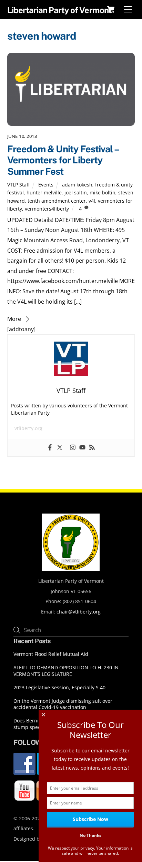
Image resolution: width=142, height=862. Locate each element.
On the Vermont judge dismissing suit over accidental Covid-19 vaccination (62, 704)
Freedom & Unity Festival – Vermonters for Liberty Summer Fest (63, 160)
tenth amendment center (57, 200)
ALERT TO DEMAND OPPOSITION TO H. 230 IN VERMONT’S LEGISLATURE (66, 671)
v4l (92, 200)
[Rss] (92, 447)
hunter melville (44, 192)
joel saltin (75, 192)
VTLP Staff (18, 184)
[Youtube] (82, 447)
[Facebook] (50, 447)
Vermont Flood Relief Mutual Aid (50, 654)
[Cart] (111, 9)
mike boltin (102, 192)
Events (45, 184)
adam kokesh (77, 184)
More (14, 319)
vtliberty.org (28, 428)
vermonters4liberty (47, 208)
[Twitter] (60, 447)
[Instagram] (73, 447)
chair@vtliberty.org (79, 611)
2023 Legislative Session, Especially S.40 (59, 687)
